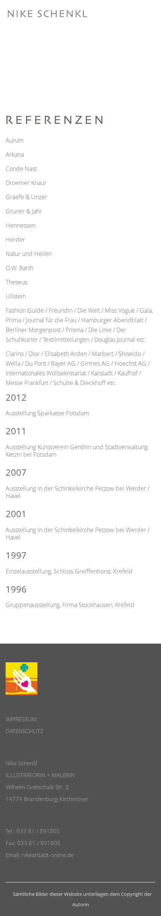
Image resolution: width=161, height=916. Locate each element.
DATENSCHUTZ (24, 731)
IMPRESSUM (21, 719)
